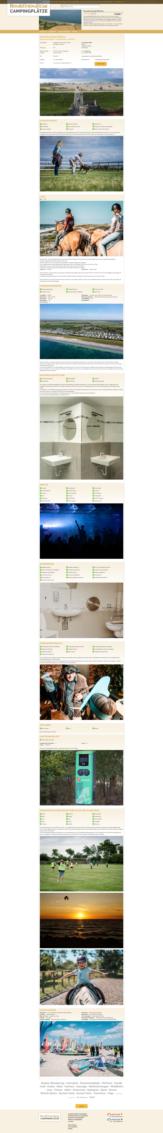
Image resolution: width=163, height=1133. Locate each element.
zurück (81, 1106)
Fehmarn (107, 1083)
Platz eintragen (72, 1125)
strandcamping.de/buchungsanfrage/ (102, 59)
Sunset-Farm (84, 1093)
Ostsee (58, 1090)
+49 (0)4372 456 (86, 51)
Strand (112, 1090)
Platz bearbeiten (72, 1127)
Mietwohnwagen (99, 1086)
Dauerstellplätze (119, 1093)
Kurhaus (69, 1086)
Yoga (110, 1093)
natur (50, 1090)
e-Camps (70, 1121)
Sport (104, 1090)
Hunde (118, 1083)
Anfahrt (74, 31)
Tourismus (99, 1093)
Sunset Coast (67, 1093)
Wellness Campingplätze (75, 1119)
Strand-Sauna (48, 1093)
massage (81, 1086)
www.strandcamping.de (58, 59)
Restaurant (79, 1090)
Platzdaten (43, 31)
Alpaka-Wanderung (52, 1083)
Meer (92, 1097)
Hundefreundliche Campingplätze (77, 1114)
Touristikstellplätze (71, 1097)
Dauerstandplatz (90, 1083)
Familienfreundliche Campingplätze (78, 1115)
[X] (122, 1)
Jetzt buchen (100, 64)
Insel (43, 1086)
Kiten (60, 1086)
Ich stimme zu (118, 1)
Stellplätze (52, 31)
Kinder (51, 1086)
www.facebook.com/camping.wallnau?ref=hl (62, 63)
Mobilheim (117, 1086)
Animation (72, 1083)
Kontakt (70, 1128)
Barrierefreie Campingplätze (76, 1117)
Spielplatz (93, 1090)
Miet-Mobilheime (82, 1097)
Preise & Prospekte (64, 31)
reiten (67, 1090)
